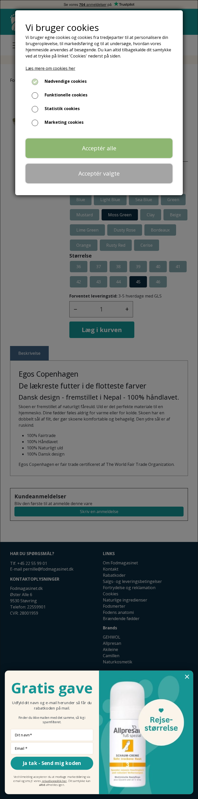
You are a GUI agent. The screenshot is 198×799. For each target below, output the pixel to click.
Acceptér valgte (99, 173)
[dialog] (99, 399)
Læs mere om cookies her (50, 68)
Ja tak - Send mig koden (52, 763)
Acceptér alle (99, 148)
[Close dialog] (187, 676)
